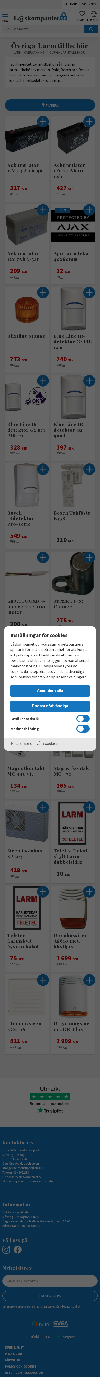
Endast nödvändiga (50, 706)
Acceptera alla (50, 690)
